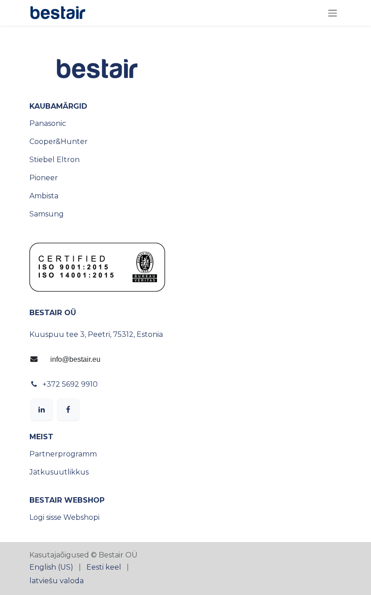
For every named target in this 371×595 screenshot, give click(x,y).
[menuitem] (51, 567)
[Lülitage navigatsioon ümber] (332, 13)
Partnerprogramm (63, 454)
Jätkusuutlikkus (59, 472)
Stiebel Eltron (54, 159)
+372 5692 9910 (70, 384)
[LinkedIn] (41, 409)
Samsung (46, 214)
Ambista (43, 196)
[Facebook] (68, 409)
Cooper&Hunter (58, 141)
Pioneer (43, 177)
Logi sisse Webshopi (64, 517)
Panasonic (47, 123)
